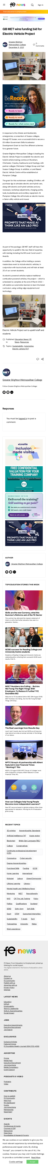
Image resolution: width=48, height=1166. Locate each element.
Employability (9, 1006)
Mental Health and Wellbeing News (21, 888)
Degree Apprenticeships (16, 863)
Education (7, 1002)
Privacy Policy (9, 987)
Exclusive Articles (10, 1042)
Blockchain (11, 841)
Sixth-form (19, 909)
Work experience (13, 929)
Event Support (9, 1070)
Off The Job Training (22, 898)
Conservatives (22, 846)
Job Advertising (10, 1065)
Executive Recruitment (12, 1027)
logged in (23, 418)
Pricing (6, 1058)
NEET (20, 893)
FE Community (9, 981)
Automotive (29, 346)
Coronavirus (11, 858)
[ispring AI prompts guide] (24, 231)
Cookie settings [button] (16, 1161)
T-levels (24, 919)
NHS (8, 898)
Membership (8, 1110)
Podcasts (7, 1081)
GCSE (35, 868)
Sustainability (17, 346)
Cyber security (26, 858)
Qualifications (21, 903)
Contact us (8, 978)
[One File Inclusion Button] (24, 452)
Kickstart (10, 878)
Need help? (8, 1112)
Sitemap (7, 990)
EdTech (6, 1004)
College (10, 846)
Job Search (8, 1030)
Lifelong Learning (13, 883)
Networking (8, 1131)
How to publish (9, 1096)
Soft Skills (30, 909)
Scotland (33, 903)
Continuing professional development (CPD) (22, 852)
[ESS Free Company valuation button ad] (24, 479)
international (27, 873)
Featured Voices (10, 1044)
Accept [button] (32, 1162)
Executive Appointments (13, 1025)
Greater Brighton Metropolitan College (22, 379)
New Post (7, 1100)
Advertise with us (10, 985)
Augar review (34, 835)
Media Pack (8, 1060)
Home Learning (13, 873)
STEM (17, 914)
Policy (36, 898)
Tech (33, 919)
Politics (9, 903)
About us (7, 976)
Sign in (40, 5)
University (24, 924)
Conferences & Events (12, 1126)
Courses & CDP (10, 1128)
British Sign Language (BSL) (29, 841)
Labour (20, 878)
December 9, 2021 (16, 47)
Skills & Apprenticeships (13, 1011)
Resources (24, 342)
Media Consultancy (11, 1067)
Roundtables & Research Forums (16, 1135)
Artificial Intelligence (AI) (16, 835)
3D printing (11, 830)
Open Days (8, 1133)
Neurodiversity (32, 893)
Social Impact (9, 1013)
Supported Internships (32, 914)
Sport (9, 914)
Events (6, 1105)
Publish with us (9, 983)
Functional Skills (13, 868)
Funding (26, 868)
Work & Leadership (11, 1008)
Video (6, 1084)
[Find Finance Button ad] (24, 506)
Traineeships (12, 924)
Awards (7, 1124)
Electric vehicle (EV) (20, 349)
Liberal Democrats (33, 878)
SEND (9, 909)
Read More (35, 1157)
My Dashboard (9, 1103)
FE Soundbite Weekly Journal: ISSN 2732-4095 (21, 1046)
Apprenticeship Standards (29, 830)
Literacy (27, 883)
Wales (34, 924)
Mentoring (11, 893)
